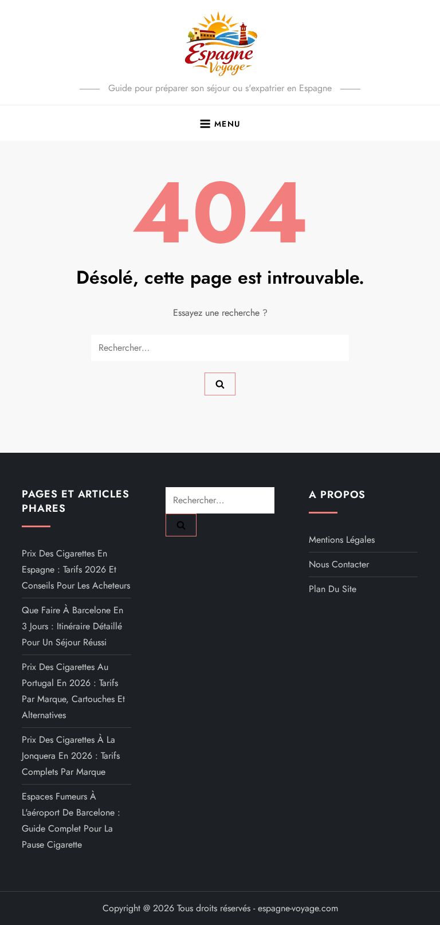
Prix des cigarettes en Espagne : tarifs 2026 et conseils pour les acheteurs (76, 569)
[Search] (220, 384)
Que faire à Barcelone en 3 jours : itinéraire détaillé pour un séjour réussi (72, 626)
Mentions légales (342, 539)
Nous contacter (339, 564)
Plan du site (332, 588)
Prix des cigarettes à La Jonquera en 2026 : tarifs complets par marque (71, 755)
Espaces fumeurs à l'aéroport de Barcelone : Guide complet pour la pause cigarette (71, 820)
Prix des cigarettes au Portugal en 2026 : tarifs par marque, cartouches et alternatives (73, 691)
